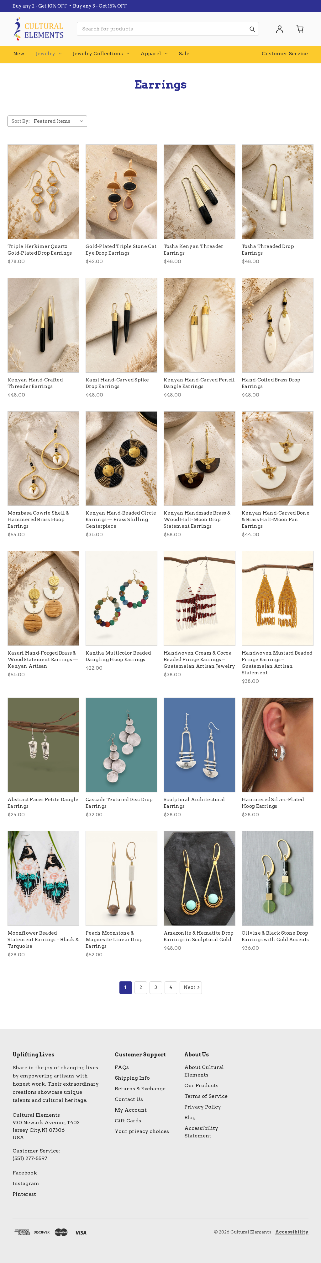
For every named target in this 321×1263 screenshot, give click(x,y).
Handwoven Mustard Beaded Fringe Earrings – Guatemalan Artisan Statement (277, 663)
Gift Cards (128, 1121)
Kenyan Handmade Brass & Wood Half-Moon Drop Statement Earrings (197, 519)
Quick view (43, 192)
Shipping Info (132, 1078)
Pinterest (24, 1194)
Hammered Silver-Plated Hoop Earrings (273, 803)
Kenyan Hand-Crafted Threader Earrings (35, 383)
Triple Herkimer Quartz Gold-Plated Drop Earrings (40, 250)
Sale (184, 54)
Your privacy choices (142, 1131)
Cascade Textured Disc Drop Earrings (119, 803)
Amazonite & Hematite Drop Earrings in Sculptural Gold (199, 936)
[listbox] (60, 121)
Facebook (25, 1173)
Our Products (201, 1085)
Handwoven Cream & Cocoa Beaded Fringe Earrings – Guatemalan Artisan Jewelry (199, 659)
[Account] (279, 29)
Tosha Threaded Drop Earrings (268, 250)
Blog (190, 1117)
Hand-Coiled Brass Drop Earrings (271, 383)
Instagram (26, 1183)
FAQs (122, 1067)
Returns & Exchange (140, 1089)
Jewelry (45, 54)
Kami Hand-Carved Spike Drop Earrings (117, 383)
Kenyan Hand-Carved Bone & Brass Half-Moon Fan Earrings (275, 519)
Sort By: (21, 121)
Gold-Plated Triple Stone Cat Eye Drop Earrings (121, 250)
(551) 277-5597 (30, 1158)
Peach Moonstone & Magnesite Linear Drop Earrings (114, 939)
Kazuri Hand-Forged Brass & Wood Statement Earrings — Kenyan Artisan (43, 659)
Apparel (150, 54)
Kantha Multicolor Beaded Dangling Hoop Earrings (118, 656)
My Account (131, 1110)
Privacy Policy (202, 1107)
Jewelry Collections (98, 54)
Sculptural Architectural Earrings (194, 803)
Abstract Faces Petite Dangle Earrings (43, 803)
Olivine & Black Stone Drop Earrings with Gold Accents (275, 936)
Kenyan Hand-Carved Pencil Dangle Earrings (199, 383)
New (18, 54)
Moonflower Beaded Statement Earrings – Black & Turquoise (43, 939)
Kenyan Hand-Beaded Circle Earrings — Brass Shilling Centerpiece (121, 519)
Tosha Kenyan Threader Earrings (193, 250)
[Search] (252, 29)
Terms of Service (206, 1096)
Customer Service (285, 54)
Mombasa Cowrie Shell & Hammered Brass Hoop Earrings (38, 519)
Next (189, 987)
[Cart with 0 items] (300, 29)
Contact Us (129, 1099)
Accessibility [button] (291, 1231)
